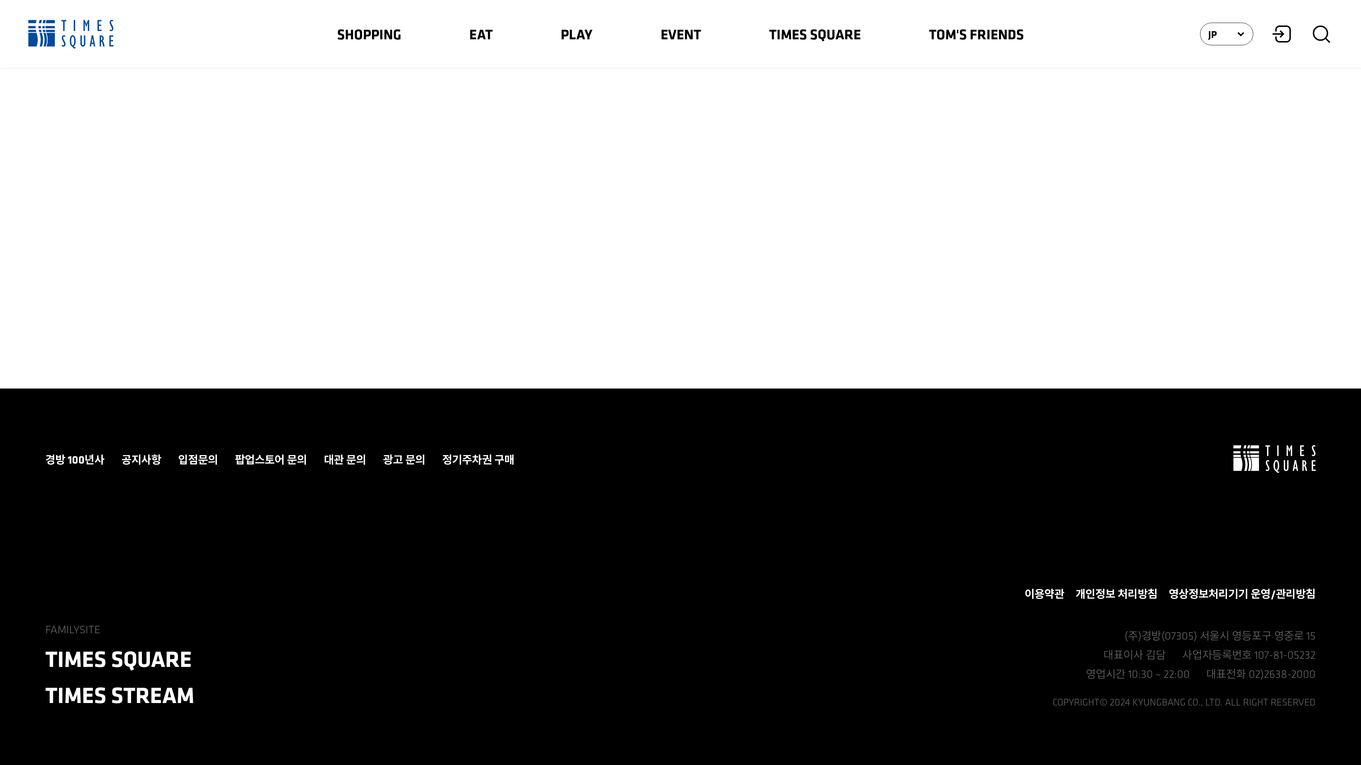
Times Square (70, 34)
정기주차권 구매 (478, 459)
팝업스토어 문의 (271, 459)
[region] (680, 382)
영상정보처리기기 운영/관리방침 (1242, 593)
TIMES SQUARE (1274, 459)
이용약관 (1044, 593)
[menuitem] (369, 34)
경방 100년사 (75, 459)
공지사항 (141, 459)
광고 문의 (404, 459)
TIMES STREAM (119, 694)
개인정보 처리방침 (1117, 593)
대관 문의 (345, 459)
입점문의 (198, 459)
